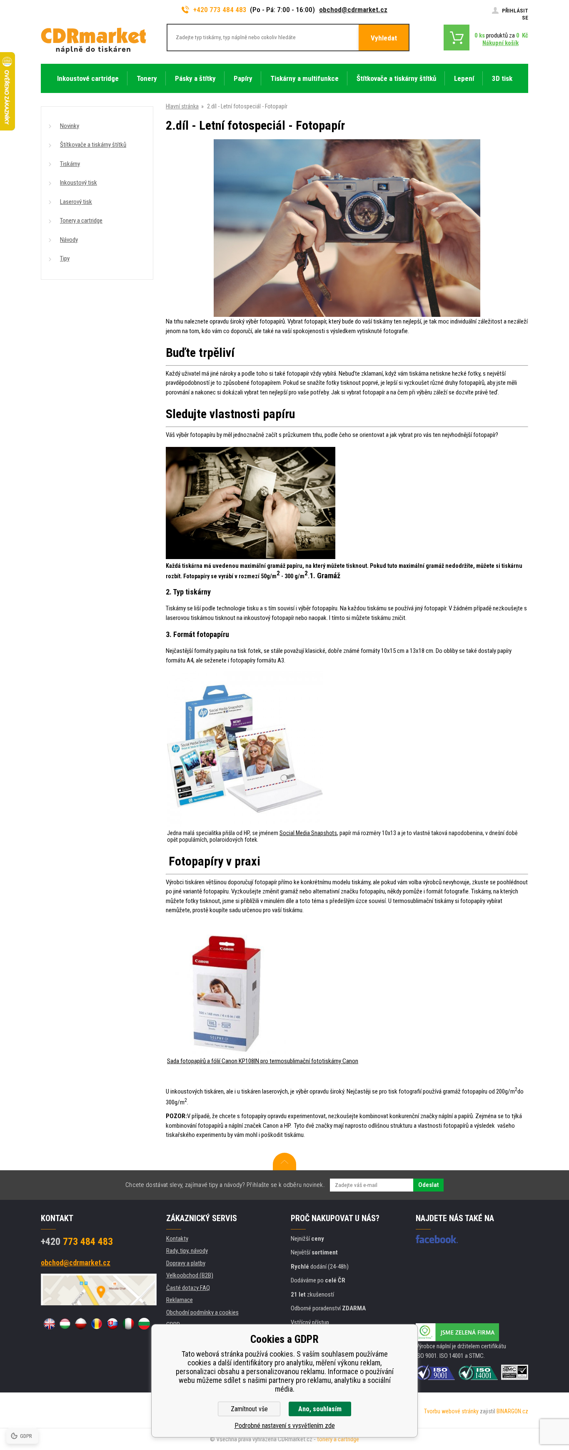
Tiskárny (70, 164)
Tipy (65, 258)
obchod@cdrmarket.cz (353, 9)
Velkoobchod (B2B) (189, 1275)
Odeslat (428, 1185)
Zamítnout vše (249, 1409)
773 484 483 (77, 1241)
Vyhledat (384, 38)
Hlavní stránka (182, 106)
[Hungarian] (65, 1324)
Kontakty (177, 1238)
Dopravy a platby (185, 1263)
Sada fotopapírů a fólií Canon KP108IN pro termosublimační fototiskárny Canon (262, 1061)
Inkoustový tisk (78, 182)
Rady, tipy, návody (187, 1250)
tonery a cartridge (338, 1439)
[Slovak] (112, 1324)
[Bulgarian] (144, 1324)
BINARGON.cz (512, 1411)
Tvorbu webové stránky (451, 1411)
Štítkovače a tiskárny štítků (93, 144)
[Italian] (128, 1324)
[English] (49, 1324)
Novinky (69, 126)
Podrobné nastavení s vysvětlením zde (285, 1426)
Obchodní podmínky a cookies (202, 1312)
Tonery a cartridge (81, 220)
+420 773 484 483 (220, 9)
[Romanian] (96, 1324)
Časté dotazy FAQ (188, 1288)
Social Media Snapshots (308, 833)
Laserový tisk (76, 202)
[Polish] (81, 1324)
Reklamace (179, 1300)
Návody (69, 239)
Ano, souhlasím (320, 1409)
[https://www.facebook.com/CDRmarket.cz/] (437, 1239)
